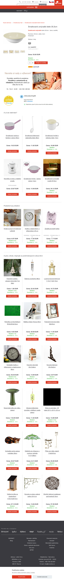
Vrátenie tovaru (31, 543)
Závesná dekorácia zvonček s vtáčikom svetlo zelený (32, 410)
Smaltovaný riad (17, 23)
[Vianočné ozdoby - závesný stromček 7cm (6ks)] (12, 276)
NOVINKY (11, 538)
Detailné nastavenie (42, 576)
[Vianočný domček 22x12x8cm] (32, 363)
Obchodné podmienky (52, 543)
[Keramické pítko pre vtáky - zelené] (12, 406)
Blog (11, 540)
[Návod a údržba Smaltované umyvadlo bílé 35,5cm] (29, 43)
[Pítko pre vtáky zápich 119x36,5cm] (52, 449)
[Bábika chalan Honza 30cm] (32, 320)
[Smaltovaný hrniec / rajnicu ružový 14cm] (32, 176)
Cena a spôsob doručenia (31, 545)
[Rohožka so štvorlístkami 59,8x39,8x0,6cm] (12, 320)
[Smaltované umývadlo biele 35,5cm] (14, 48)
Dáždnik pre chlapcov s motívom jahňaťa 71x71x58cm (32, 453)
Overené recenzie (52, 538)
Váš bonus (44, 2)
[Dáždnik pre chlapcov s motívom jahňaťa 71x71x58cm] (32, 449)
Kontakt (36, 2)
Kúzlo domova (7, 23)
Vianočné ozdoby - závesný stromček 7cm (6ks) (12, 281)
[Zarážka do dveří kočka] (52, 226)
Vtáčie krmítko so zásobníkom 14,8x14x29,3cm (12, 496)
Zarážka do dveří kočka (52, 229)
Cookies (52, 547)
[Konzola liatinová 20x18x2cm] (52, 363)
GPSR (32, 550)
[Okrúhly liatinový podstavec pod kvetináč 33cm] (52, 492)
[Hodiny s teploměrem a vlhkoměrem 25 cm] (32, 226)
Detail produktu (12, 151)
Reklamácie (31, 540)
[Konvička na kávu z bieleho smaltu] (12, 176)
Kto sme (31, 547)
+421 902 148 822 (26, 2)
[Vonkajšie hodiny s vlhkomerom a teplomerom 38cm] (12, 363)
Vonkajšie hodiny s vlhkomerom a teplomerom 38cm (12, 367)
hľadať (42, 5)
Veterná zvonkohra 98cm (32, 279)
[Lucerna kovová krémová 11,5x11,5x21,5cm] (52, 276)
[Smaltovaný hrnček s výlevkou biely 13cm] (52, 133)
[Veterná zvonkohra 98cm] (32, 276)
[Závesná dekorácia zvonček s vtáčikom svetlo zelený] (32, 406)
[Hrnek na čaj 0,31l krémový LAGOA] (12, 226)
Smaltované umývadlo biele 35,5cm (34, 23)
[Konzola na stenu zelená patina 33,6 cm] (32, 492)
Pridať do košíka (41, 63)
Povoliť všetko (21, 576)
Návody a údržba (32, 538)
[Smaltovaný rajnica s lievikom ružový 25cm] (12, 133)
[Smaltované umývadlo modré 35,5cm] (52, 176)
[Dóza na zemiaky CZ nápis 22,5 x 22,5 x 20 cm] (52, 406)
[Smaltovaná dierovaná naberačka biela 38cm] (32, 133)
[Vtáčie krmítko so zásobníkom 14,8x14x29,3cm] (12, 492)
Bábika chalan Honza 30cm (32, 322)
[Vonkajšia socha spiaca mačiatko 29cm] (12, 449)
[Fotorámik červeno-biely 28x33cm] (52, 320)
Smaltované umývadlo (35, 30)
